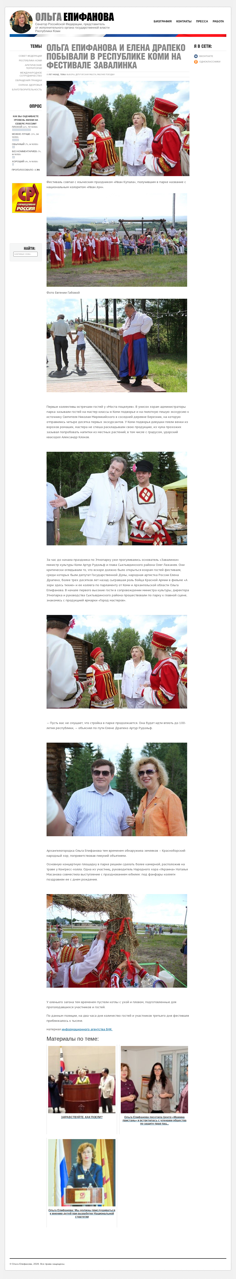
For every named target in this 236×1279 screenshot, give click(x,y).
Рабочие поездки (106, 74)
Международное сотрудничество (31, 74)
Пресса (202, 21)
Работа (218, 21)
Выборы (71, 74)
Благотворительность (27, 89)
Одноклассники (209, 61)
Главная (67, 21)
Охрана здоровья (30, 84)
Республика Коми (30, 60)
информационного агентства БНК (87, 1029)
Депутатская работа (86, 74)
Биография (163, 21)
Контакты (184, 21)
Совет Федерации (30, 55)
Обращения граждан (28, 80)
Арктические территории (33, 66)
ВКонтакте (206, 56)
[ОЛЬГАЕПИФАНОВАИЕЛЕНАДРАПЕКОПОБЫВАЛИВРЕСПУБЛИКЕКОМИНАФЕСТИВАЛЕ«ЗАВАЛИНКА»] (117, 56)
